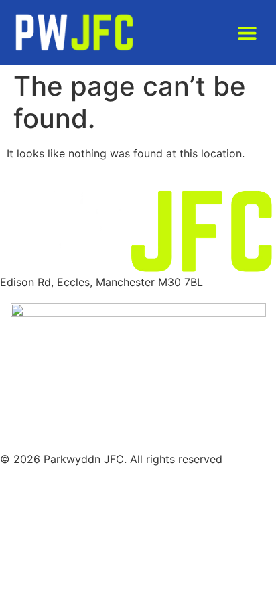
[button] (247, 32)
